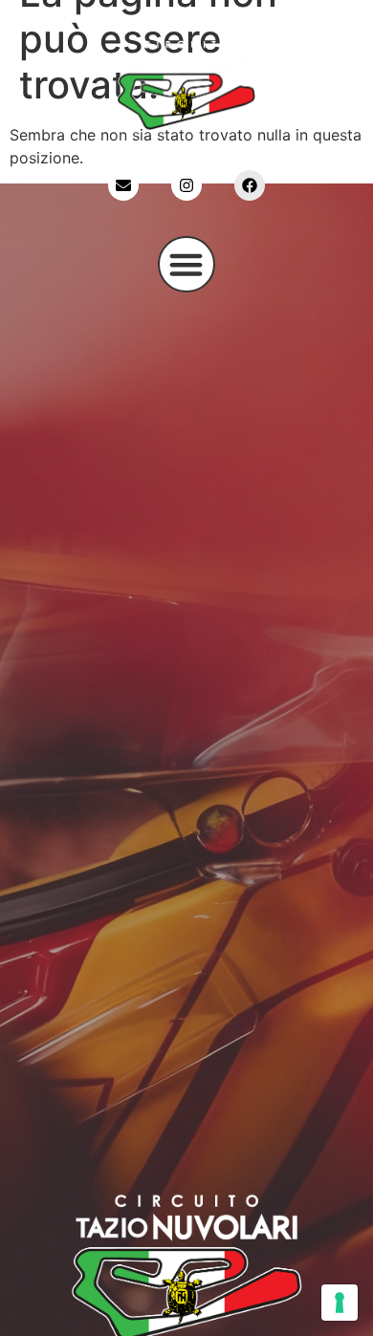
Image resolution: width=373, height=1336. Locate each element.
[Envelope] (123, 185)
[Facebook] (249, 185)
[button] (186, 264)
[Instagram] (186, 185)
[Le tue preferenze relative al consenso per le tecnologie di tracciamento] (339, 1302)
